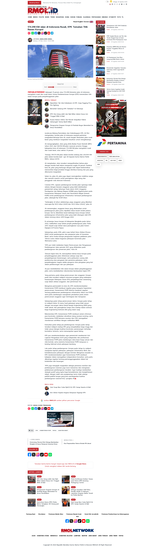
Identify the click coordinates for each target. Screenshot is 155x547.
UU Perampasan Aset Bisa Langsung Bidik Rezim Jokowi (115, 58)
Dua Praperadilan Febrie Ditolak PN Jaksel (77, 443)
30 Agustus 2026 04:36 (117, 61)
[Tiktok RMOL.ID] (42, 454)
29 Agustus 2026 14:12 (117, 29)
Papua (121, 536)
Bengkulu (54, 536)
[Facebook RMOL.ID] (29, 454)
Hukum (30, 22)
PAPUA (54, 430)
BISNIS (47, 17)
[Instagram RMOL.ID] (38, 454)
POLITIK (41, 17)
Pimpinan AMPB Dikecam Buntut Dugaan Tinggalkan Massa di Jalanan (116, 48)
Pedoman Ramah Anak (73, 514)
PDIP (98, 164)
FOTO (119, 17)
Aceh (33, 536)
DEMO (120, 160)
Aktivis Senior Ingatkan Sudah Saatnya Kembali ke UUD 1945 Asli (116, 91)
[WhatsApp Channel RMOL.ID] (50, 454)
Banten (84, 536)
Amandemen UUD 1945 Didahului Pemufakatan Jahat (117, 26)
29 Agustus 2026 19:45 (118, 84)
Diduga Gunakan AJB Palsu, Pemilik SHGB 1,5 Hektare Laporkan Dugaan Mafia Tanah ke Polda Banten (82, 492)
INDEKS (35, 17)
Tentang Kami (30, 514)
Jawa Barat (93, 536)
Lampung (77, 536)
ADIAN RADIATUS (102, 156)
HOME (30, 17)
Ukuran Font (60, 84)
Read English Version (81, 22)
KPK (37, 430)
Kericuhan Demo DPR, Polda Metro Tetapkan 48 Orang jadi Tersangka (48, 504)
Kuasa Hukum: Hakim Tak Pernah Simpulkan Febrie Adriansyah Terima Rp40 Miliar (68, 121)
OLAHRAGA (87, 17)
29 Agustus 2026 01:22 (117, 42)
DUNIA (67, 17)
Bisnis (108, 74)
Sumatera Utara (43, 536)
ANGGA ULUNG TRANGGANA (42, 405)
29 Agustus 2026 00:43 (117, 52)
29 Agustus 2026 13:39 (117, 95)
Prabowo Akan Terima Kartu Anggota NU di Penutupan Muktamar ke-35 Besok (67, 2)
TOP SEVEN (100, 22)
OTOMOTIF (112, 17)
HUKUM (72, 17)
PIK (106, 160)
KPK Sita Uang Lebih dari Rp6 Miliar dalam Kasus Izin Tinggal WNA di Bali (69, 115)
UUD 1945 (113, 160)
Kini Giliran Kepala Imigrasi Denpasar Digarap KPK (68, 393)
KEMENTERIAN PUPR (45, 430)
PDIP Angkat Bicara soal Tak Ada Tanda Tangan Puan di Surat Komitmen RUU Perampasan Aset (117, 38)
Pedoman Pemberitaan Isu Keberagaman (115, 514)
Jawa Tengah (103, 536)
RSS (77, 516)
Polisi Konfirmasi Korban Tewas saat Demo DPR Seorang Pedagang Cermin (82, 481)
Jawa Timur (113, 536)
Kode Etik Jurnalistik (91, 514)
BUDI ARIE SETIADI (114, 156)
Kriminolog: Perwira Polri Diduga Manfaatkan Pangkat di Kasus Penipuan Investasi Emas (44, 443)
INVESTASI (100, 160)
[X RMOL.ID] (33, 454)
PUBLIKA (79, 17)
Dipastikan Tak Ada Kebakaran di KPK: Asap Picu (70, 104)
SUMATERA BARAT (63, 430)
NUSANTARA (60, 17)
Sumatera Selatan (65, 536)
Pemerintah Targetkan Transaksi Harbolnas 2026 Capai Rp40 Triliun (116, 69)
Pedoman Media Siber (56, 514)
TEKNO (52, 17)
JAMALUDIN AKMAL (46, 39)
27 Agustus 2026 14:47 (117, 74)
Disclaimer (41, 514)
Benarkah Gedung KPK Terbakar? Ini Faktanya (66, 109)
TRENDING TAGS (104, 151)
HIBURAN (105, 17)
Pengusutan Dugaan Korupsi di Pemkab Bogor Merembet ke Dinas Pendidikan (71, 126)
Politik (108, 29)
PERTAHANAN (96, 17)
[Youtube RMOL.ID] (46, 454)
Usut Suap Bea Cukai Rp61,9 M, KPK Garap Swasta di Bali (70, 387)
